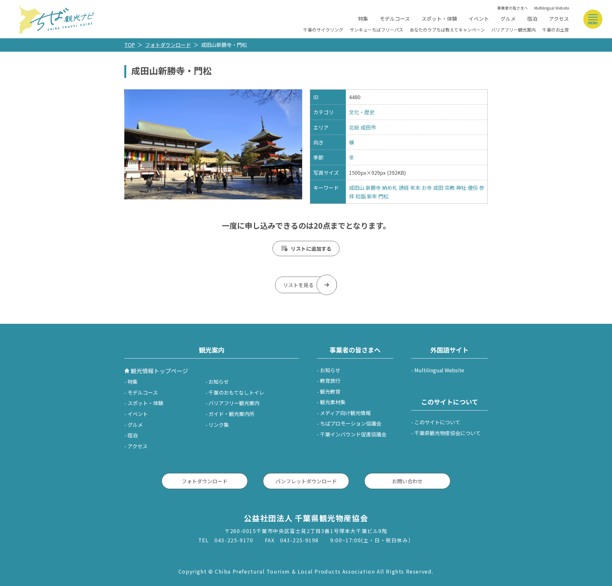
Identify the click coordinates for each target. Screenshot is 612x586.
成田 (438, 187)
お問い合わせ (407, 481)
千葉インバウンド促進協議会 (353, 434)
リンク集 (218, 424)
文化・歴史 (362, 112)
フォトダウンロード (168, 44)
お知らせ (218, 381)
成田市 (368, 127)
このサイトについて (437, 422)
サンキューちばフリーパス (376, 29)
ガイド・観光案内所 (231, 414)
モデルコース (395, 18)
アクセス (559, 18)
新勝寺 (373, 187)
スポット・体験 (439, 18)
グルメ (508, 18)
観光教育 (330, 391)
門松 (383, 196)
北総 (354, 127)
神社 (461, 187)
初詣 (360, 196)
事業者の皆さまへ (512, 8)
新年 (372, 196)
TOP (129, 44)
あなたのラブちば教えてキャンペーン (447, 29)
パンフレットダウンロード (306, 481)
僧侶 (473, 187)
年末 (415, 187)
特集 (363, 18)
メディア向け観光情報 (345, 413)
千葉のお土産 (555, 29)
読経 (404, 187)
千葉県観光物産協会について (447, 433)
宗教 (450, 187)
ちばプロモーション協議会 (350, 423)
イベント (479, 18)
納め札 (389, 187)
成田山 (356, 187)
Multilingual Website (551, 8)
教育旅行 (330, 380)
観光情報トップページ (159, 371)
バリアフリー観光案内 (513, 29)
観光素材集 (333, 402)
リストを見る (298, 285)
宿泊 (532, 18)
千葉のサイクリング (323, 29)
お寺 (427, 187)
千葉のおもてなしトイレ (236, 392)
